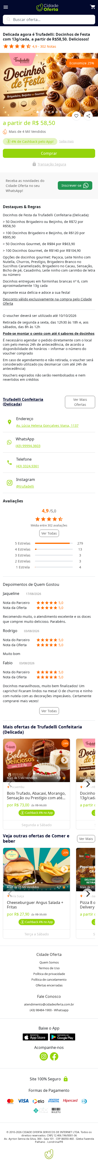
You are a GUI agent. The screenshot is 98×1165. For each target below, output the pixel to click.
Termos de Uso (49, 968)
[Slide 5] (56, 112)
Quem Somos (49, 962)
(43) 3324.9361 (27, 466)
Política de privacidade (49, 974)
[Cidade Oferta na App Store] (35, 1037)
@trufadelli (25, 486)
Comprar (49, 153)
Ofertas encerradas (49, 985)
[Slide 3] (49, 112)
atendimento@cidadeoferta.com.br (49, 1004)
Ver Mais (86, 838)
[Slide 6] (60, 112)
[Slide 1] (41, 112)
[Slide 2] (45, 112)
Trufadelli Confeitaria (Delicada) (23, 402)
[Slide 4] (53, 112)
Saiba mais (66, 141)
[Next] (87, 784)
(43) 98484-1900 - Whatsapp (49, 1010)
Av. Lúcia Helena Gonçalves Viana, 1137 (47, 425)
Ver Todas (49, 533)
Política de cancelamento (49, 979)
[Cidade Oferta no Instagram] (43, 1056)
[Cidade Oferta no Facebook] (54, 1056)
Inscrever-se (71, 185)
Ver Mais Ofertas (80, 402)
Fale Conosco (49, 996)
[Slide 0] (37, 112)
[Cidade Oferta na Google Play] (62, 1037)
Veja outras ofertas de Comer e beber (36, 838)
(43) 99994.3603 (28, 445)
